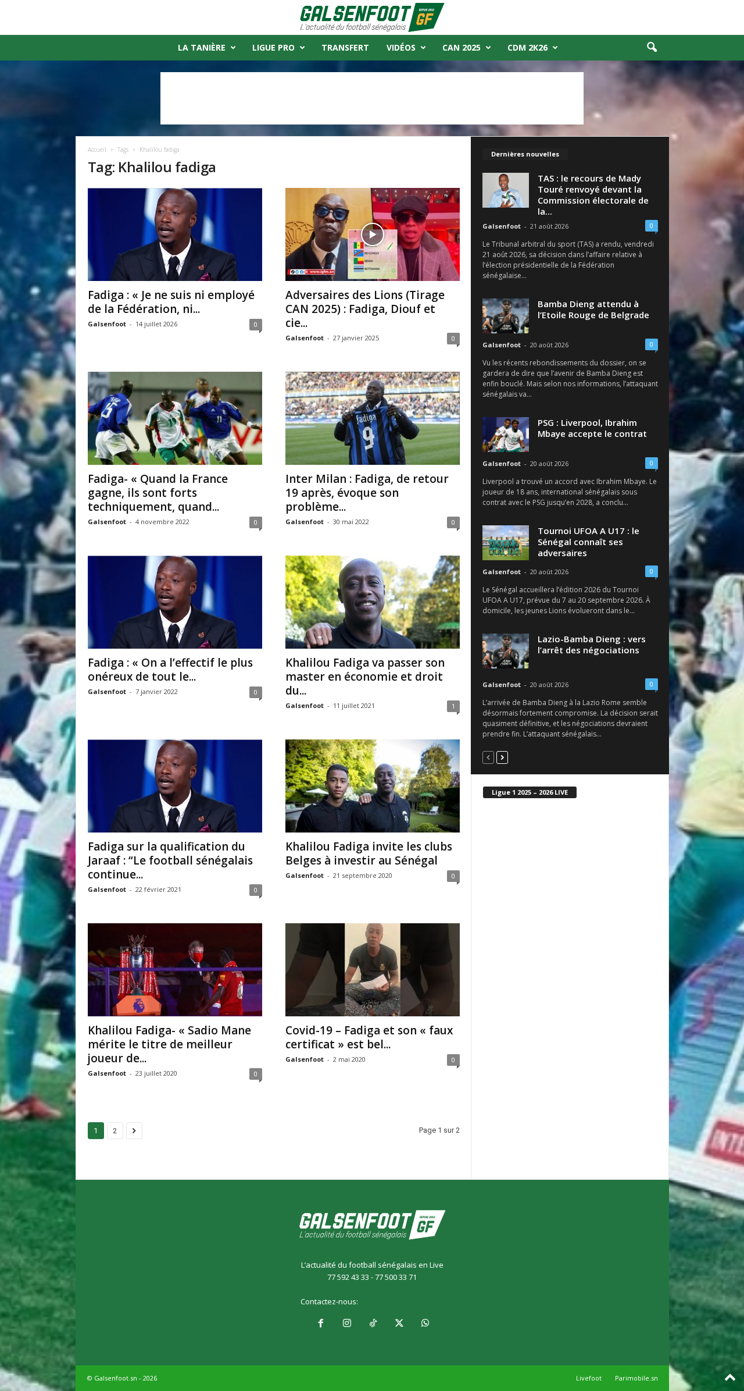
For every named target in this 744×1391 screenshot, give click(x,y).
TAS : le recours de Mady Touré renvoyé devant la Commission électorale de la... (593, 194)
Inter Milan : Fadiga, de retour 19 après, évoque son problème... (367, 492)
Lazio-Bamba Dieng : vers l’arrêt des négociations (592, 644)
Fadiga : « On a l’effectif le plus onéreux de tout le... (170, 669)
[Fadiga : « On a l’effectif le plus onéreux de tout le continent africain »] (175, 602)
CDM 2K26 (527, 47)
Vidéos (401, 47)
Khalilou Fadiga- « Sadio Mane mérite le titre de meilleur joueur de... (169, 1044)
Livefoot (589, 1378)
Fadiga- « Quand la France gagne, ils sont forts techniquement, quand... (158, 492)
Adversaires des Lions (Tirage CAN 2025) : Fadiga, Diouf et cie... (365, 308)
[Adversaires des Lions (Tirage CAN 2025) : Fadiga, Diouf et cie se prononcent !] (372, 234)
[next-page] (502, 757)
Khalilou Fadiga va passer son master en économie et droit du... (365, 676)
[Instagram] (347, 1324)
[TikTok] (373, 1324)
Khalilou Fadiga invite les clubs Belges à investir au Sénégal (368, 853)
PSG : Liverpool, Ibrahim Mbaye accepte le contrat (592, 428)
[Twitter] (399, 1324)
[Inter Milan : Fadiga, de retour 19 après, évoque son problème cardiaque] (372, 418)
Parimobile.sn (636, 1378)
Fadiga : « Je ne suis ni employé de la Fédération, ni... (171, 301)
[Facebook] (320, 1324)
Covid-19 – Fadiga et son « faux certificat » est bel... (369, 1037)
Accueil (97, 149)
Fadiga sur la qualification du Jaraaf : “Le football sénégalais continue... (170, 860)
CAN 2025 (461, 47)
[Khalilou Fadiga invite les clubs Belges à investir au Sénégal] (372, 786)
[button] (651, 48)
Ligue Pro (273, 47)
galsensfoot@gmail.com (402, 1301)
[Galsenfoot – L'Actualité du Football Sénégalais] (372, 17)
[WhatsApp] (424, 1324)
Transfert (345, 47)
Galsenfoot (107, 323)
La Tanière (202, 47)
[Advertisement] (372, 98)
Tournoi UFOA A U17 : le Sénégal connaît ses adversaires (588, 541)
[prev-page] (488, 757)
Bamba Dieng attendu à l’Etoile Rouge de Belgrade (593, 309)
